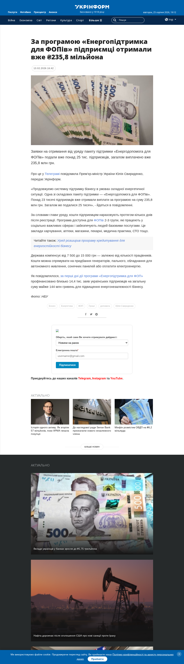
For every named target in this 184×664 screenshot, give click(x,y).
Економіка (26, 20)
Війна (11, 20)
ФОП (80, 306)
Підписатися (67, 364)
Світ (39, 20)
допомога (105, 306)
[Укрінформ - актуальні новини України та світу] (92, 6)
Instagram (99, 378)
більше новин (92, 447)
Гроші (92, 306)
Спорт (80, 20)
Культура (66, 20)
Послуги (12, 12)
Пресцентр (40, 12)
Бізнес (52, 306)
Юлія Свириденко (125, 306)
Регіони (51, 20)
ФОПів (99, 220)
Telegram (84, 378)
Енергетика (67, 306)
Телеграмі (53, 174)
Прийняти (97, 659)
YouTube (116, 378)
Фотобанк (25, 12)
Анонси (53, 12)
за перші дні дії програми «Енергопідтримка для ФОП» (101, 276)
